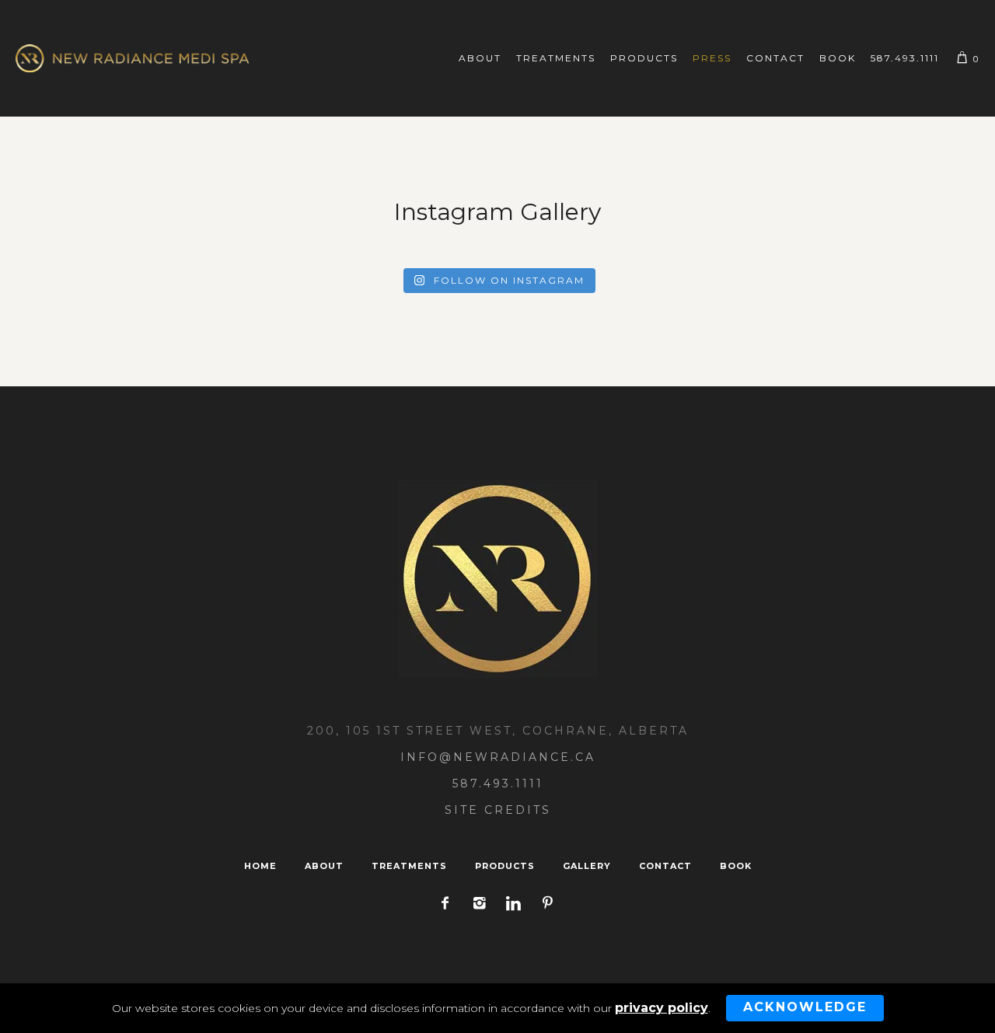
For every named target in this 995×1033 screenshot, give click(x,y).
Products (505, 865)
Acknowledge (805, 1007)
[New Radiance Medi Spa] (497, 579)
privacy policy (661, 1007)
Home (260, 865)
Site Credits (498, 810)
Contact (665, 865)
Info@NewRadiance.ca (497, 757)
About (324, 865)
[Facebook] (444, 903)
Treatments (409, 865)
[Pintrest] (547, 903)
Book (736, 865)
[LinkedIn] (513, 903)
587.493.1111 (497, 783)
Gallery (587, 865)
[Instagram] (479, 903)
